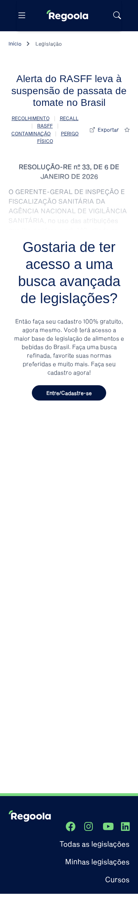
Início (15, 44)
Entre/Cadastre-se (69, 393)
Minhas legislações (97, 861)
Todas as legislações (94, 843)
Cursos (117, 879)
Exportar (108, 130)
